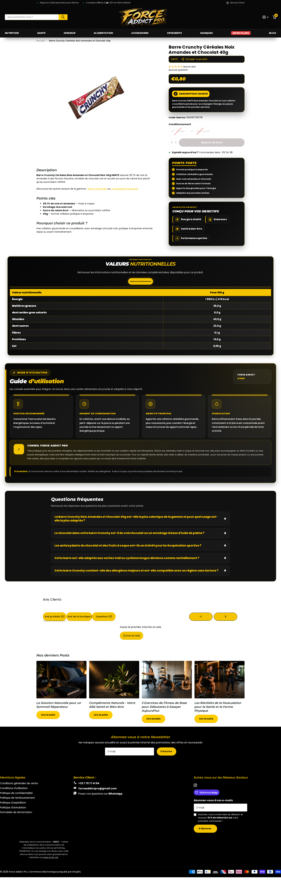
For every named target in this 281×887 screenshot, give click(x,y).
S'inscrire (166, 751)
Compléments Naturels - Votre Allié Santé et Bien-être (114, 692)
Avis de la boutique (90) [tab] (80, 616)
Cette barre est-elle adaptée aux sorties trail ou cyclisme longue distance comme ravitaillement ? (126, 558)
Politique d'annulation (13, 807)
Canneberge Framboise (124, 188)
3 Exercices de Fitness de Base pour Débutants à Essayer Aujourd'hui (167, 694)
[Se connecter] (265, 17)
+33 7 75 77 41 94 (88, 783)
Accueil (40, 40)
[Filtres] (225, 617)
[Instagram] (195, 785)
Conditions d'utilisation (14, 788)
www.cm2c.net (50, 857)
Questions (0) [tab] (104, 616)
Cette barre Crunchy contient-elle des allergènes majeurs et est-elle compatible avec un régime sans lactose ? (136, 570)
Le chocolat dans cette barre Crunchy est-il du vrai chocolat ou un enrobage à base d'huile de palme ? (129, 533)
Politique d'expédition (13, 802)
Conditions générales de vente (19, 783)
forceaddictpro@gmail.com (97, 788)
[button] (176, 66)
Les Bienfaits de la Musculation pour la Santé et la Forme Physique (219, 694)
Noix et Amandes (97, 188)
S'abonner (205, 828)
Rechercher (63, 17)
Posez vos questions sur (100, 793)
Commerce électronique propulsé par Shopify (54, 871)
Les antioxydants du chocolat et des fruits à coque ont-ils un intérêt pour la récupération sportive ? (127, 545)
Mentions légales (12, 777)
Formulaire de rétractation (16, 812)
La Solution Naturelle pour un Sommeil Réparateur (61, 692)
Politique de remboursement (17, 797)
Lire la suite (48, 714)
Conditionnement (180, 124)
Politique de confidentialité (16, 793)
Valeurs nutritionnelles (140, 281)
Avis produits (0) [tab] (55, 616)
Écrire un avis (131, 635)
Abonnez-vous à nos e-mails (213, 800)
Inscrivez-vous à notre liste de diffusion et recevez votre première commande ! (220, 818)
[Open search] (201, 617)
